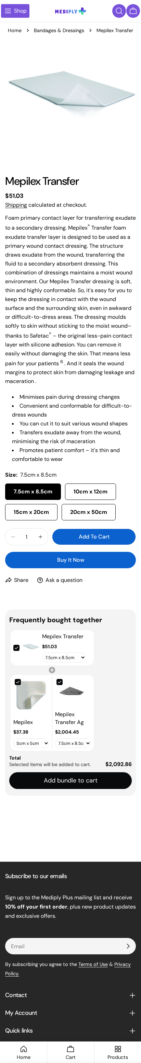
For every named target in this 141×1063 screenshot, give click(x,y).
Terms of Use (93, 964)
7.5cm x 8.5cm (33, 491)
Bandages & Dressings (59, 30)
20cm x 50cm (88, 512)
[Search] (119, 11)
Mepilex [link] (23, 722)
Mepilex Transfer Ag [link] (69, 718)
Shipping (16, 204)
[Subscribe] (128, 946)
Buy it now (70, 559)
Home (15, 30)
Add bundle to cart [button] (71, 780)
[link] (30, 648)
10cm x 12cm (90, 491)
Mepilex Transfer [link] (63, 636)
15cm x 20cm (31, 512)
